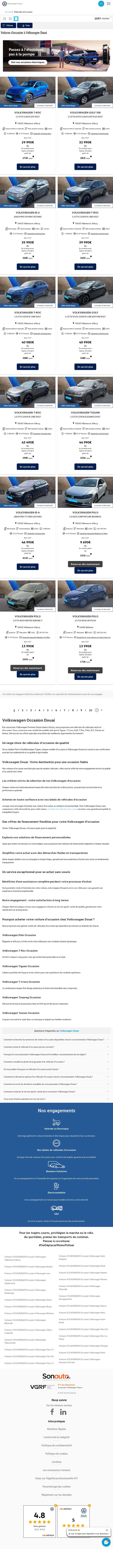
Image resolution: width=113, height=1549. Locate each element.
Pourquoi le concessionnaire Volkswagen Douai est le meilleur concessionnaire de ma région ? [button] (45, 1054)
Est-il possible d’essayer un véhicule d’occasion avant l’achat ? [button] (31, 1069)
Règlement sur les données (56, 1494)
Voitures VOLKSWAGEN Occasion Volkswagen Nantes (83, 1272)
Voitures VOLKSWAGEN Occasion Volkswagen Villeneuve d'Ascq (25, 1258)
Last (101, 711)
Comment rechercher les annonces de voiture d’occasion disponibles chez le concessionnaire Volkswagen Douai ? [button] (54, 1039)
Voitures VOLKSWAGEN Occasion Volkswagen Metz (82, 1312)
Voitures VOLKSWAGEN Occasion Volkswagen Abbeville (25, 1321)
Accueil (8, 12)
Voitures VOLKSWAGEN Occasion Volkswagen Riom (82, 1352)
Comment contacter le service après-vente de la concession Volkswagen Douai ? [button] (39, 1091)
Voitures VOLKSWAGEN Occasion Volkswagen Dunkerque (25, 1291)
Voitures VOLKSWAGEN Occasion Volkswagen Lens (27, 1273)
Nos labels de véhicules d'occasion (56, 1149)
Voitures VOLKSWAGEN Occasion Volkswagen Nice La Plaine (83, 1337)
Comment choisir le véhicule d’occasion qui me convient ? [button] (29, 1047)
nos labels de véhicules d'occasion (62, 809)
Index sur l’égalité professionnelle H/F (56, 1478)
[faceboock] (54, 1411)
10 (90, 710)
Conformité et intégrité (56, 1437)
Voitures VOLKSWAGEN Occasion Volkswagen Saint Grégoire (82, 1257)
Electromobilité (56, 1192)
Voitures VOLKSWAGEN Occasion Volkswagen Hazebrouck (25, 1281)
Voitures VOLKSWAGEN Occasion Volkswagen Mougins (83, 1345)
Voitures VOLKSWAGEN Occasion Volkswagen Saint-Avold (82, 1321)
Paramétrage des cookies (57, 1486)
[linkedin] (64, 1411)
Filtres (9, 25)
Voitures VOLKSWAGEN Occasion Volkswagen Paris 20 (29, 1356)
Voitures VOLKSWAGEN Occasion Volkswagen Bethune (29, 1313)
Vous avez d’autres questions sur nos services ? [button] (25, 1099)
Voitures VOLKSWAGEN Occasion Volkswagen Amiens (28, 1266)
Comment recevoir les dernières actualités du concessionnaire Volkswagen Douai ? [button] (40, 1084)
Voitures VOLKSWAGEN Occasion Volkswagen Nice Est (83, 1329)
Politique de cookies (56, 1453)
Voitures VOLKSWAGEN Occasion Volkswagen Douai (27, 1299)
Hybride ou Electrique (56, 1128)
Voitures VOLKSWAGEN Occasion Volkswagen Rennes (83, 1279)
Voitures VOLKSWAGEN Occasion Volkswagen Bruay (28, 1306)
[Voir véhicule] (27, 125)
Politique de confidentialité (56, 1445)
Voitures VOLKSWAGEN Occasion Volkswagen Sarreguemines (79, 1297)
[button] (108, 3)
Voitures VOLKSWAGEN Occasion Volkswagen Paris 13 (29, 1349)
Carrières (57, 1461)
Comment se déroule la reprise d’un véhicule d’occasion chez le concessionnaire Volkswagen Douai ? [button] (48, 1076)
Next (96, 710)
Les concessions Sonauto (56, 1470)
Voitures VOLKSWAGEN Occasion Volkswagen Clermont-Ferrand (79, 1361)
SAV (56, 1213)
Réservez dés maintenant (85, 564)
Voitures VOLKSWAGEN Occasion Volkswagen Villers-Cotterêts (28, 1331)
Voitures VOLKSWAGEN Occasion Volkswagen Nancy (82, 1305)
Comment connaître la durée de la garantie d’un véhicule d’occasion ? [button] (34, 1061)
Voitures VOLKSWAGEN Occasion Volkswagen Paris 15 (29, 1363)
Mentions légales (56, 1428)
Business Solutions (56, 1171)
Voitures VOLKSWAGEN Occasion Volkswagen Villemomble (25, 1341)
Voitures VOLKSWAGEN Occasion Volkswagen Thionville (79, 1287)
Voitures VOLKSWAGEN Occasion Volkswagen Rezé (82, 1266)
